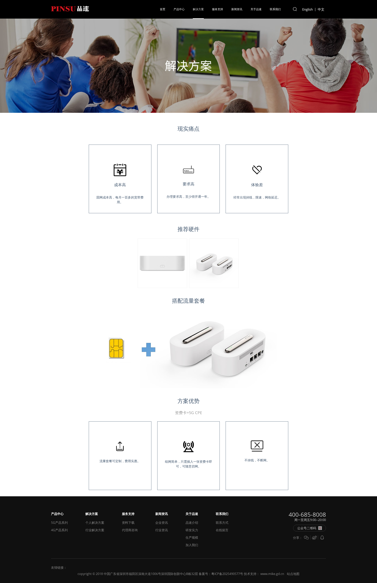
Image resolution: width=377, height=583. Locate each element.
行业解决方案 (94, 530)
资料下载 (128, 522)
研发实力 (192, 530)
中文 (321, 9)
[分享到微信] (306, 537)
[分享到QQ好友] (322, 537)
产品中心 (179, 9)
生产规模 (192, 537)
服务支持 (217, 9)
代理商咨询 (130, 530)
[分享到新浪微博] (314, 537)
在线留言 (222, 530)
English (307, 9)
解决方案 (198, 9)
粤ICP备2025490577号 (227, 574)
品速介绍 (192, 522)
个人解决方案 (94, 522)
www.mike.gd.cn (272, 574)
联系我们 (275, 9)
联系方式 (222, 522)
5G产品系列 (59, 522)
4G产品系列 (59, 530)
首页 (162, 9)
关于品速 (256, 9)
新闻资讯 (236, 9)
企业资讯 (161, 522)
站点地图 (293, 574)
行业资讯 (161, 530)
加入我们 (192, 545)
